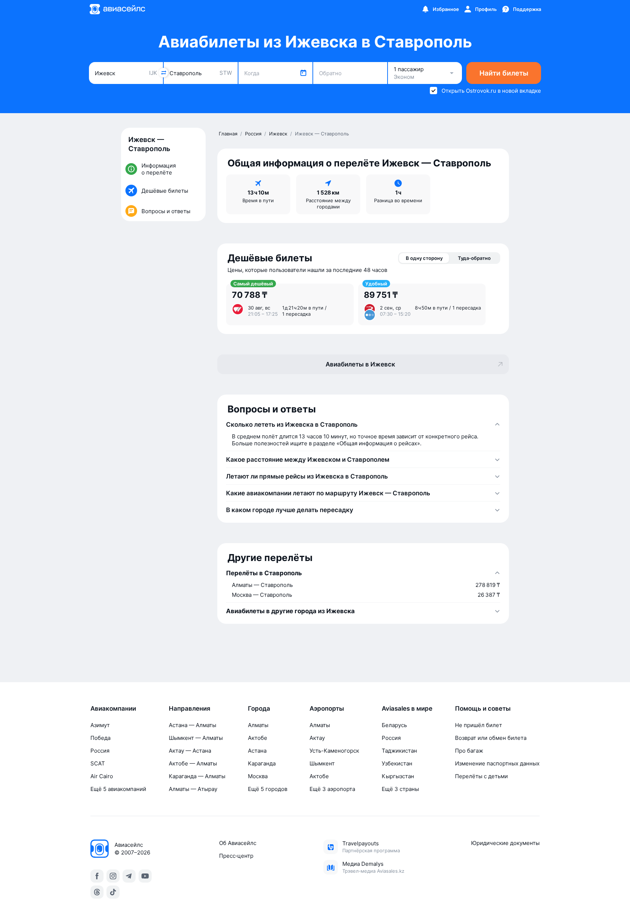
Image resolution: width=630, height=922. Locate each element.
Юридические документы (505, 843)
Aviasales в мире (407, 708)
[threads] (97, 892)
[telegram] (129, 876)
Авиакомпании (113, 708)
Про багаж (469, 750)
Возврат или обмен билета (490, 737)
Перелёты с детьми (481, 776)
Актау (317, 737)
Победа (100, 737)
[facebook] (97, 876)
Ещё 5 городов (267, 788)
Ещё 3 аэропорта (332, 788)
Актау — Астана (190, 750)
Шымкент (322, 763)
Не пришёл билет (478, 725)
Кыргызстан (398, 776)
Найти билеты (503, 73)
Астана (257, 750)
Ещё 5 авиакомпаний (118, 788)
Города (259, 708)
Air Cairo (101, 776)
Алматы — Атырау (193, 788)
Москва (258, 776)
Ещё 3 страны (400, 788)
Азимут (100, 725)
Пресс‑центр (236, 855)
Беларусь (394, 725)
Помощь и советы (483, 708)
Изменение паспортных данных (497, 763)
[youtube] (145, 876)
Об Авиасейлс (237, 843)
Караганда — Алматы (197, 776)
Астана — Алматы (192, 725)
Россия (99, 750)
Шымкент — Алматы (196, 737)
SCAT (97, 763)
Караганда (262, 763)
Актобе (257, 737)
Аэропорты (327, 708)
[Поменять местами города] (163, 72)
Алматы (258, 725)
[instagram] (113, 876)
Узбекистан (397, 763)
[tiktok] (113, 892)
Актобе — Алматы (193, 763)
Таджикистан (399, 750)
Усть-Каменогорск (334, 750)
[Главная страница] (117, 9)
